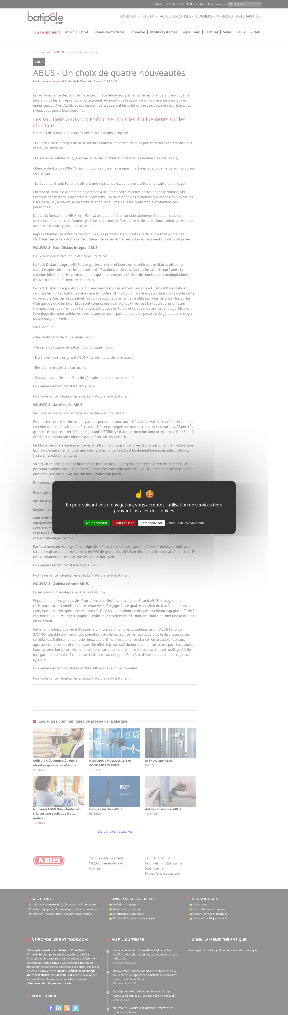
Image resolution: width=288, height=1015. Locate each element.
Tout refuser (124, 522)
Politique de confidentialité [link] (186, 523)
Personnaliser (151, 522)
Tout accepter (97, 522)
